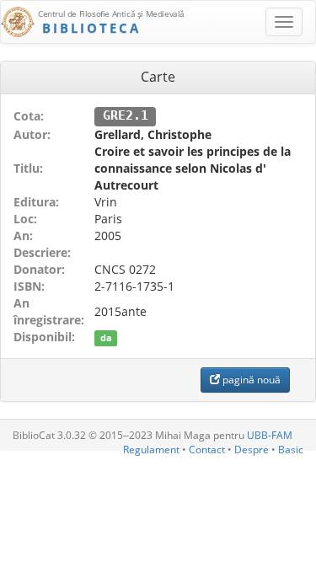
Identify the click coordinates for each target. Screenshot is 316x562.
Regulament (151, 449)
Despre (251, 449)
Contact (207, 449)
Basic (290, 449)
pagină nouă (250, 379)
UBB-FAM (269, 435)
